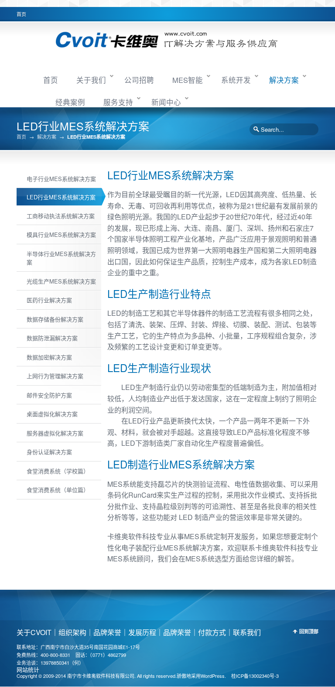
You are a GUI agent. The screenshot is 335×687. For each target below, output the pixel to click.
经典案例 (70, 102)
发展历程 (142, 632)
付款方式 (212, 632)
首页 (21, 13)
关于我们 (91, 80)
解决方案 (284, 80)
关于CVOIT (34, 632)
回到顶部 (308, 631)
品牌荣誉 (107, 632)
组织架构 (72, 632)
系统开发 (236, 80)
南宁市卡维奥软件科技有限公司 (100, 675)
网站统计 (28, 669)
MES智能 (187, 80)
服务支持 (118, 102)
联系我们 (247, 632)
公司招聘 (139, 80)
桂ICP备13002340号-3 (255, 675)
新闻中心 (166, 102)
